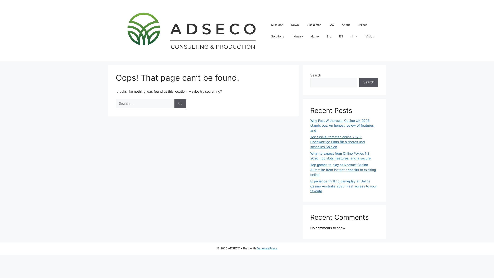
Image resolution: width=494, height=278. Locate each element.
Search (315, 75)
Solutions (277, 36)
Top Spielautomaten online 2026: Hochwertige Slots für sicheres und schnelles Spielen (337, 142)
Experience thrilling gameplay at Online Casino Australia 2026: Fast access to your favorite (343, 186)
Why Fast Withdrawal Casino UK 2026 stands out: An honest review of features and (342, 125)
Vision (370, 36)
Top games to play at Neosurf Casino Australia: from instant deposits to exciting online (343, 170)
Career (362, 25)
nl (352, 36)
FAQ (331, 25)
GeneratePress (267, 248)
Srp (329, 36)
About (346, 25)
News (295, 25)
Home (315, 36)
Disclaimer (313, 25)
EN (341, 36)
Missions (277, 25)
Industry (297, 36)
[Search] (180, 103)
